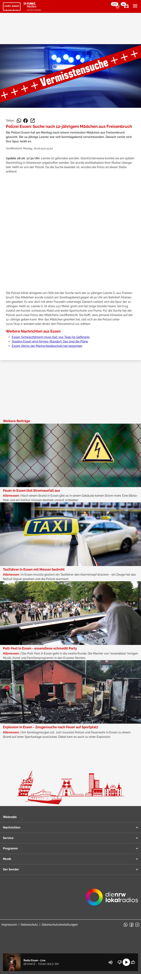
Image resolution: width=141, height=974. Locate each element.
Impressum (9, 924)
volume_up (110, 962)
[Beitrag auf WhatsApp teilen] (19, 120)
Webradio (10, 817)
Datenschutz (29, 924)
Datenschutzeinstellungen (60, 924)
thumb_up (133, 962)
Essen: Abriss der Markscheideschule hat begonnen (47, 346)
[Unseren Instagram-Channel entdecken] (137, 924)
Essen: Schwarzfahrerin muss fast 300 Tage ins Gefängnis (51, 337)
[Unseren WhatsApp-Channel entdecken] (125, 924)
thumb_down (120, 962)
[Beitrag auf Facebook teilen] (25, 120)
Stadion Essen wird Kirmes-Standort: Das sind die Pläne (50, 341)
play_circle (126, 962)
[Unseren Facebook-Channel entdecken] (131, 924)
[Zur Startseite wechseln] (12, 6)
